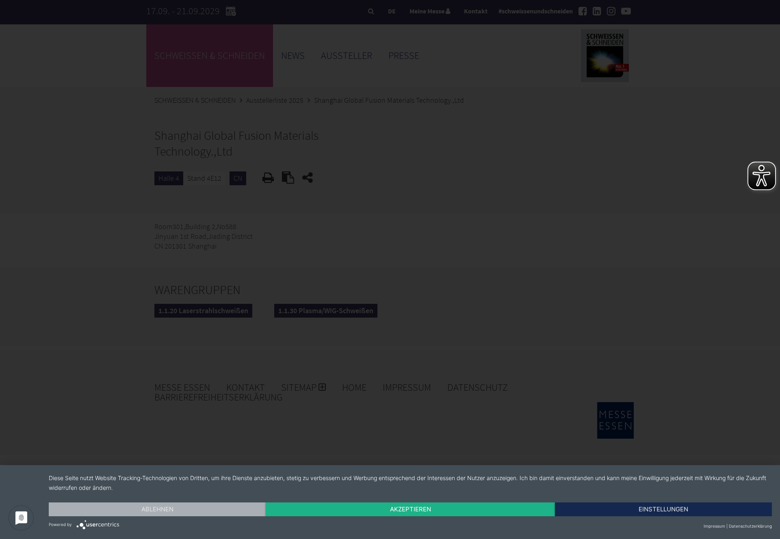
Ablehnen (157, 509)
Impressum (714, 526)
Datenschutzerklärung (750, 526)
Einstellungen (663, 509)
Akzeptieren (410, 509)
